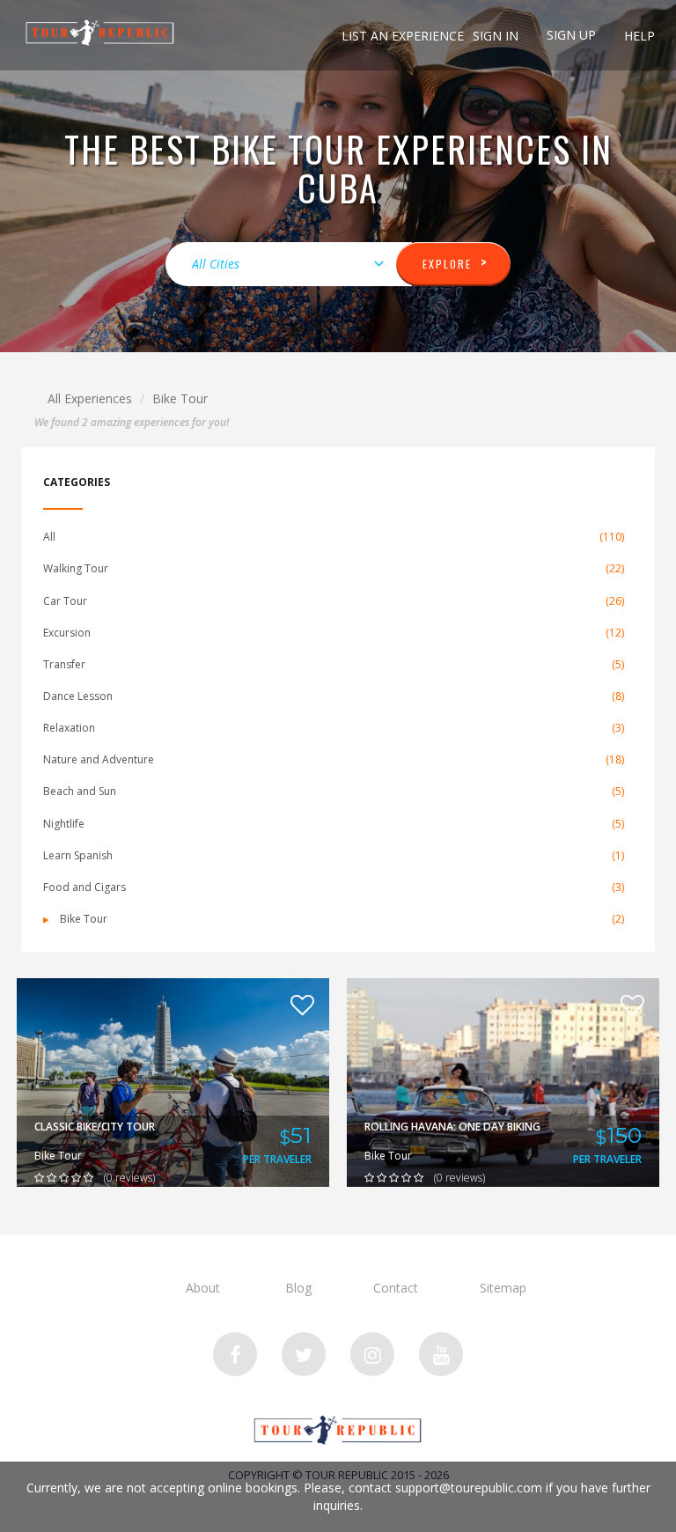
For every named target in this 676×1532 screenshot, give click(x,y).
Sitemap (503, 1287)
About (203, 1287)
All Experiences (90, 398)
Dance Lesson (333, 696)
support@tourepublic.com (468, 1487)
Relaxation (333, 727)
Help (639, 35)
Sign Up (571, 34)
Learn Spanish (333, 855)
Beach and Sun (333, 791)
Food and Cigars (333, 887)
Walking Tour (333, 568)
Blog (298, 1287)
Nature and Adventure (333, 759)
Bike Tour (340, 918)
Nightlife (333, 823)
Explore (455, 262)
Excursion (333, 632)
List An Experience (403, 35)
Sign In (495, 35)
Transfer (333, 664)
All (333, 536)
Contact (395, 1287)
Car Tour (333, 600)
